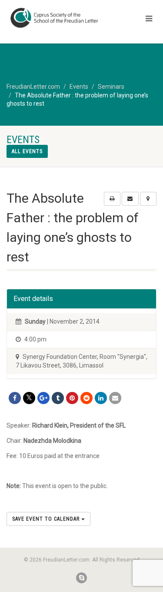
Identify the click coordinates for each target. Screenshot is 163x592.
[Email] (115, 398)
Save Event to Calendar (46, 519)
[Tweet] (29, 398)
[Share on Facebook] (15, 398)
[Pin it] (72, 398)
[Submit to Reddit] (86, 398)
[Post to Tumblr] (58, 398)
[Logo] (54, 18)
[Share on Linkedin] (101, 398)
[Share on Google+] (43, 398)
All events (27, 151)
